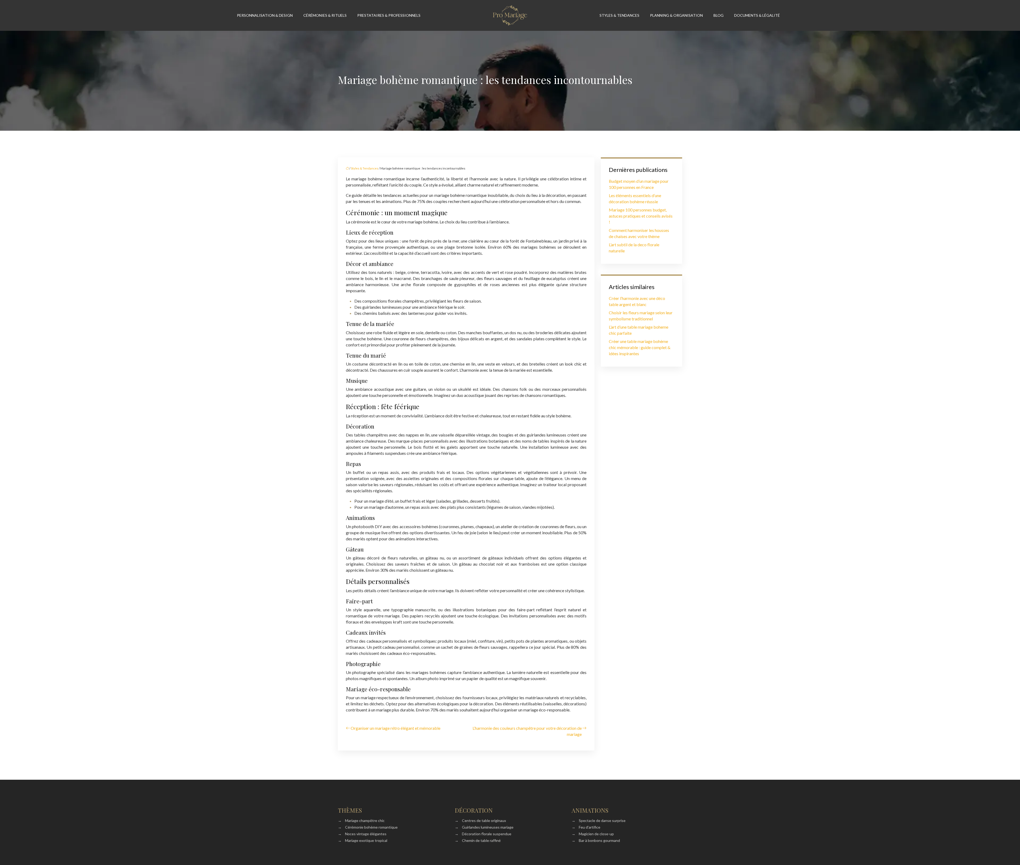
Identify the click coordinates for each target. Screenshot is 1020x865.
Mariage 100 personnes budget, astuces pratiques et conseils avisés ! (641, 215)
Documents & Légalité (757, 15)
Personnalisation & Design (265, 15)
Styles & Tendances (619, 15)
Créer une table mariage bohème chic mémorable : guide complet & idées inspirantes (639, 347)
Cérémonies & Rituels (325, 15)
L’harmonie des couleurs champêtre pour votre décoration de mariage (527, 731)
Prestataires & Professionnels (388, 15)
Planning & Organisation (676, 15)
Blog (718, 15)
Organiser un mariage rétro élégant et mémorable (395, 728)
